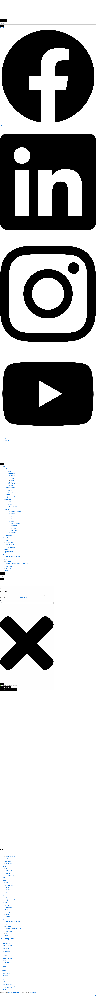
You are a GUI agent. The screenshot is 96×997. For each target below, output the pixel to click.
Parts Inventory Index (10, 544)
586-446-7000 (23, 597)
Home (4, 466)
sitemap (33, 595)
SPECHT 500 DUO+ (12, 530)
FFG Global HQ (11, 489)
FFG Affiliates (8, 499)
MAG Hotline (8, 561)
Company (5, 468)
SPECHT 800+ (11, 521)
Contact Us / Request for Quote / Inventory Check (16, 563)
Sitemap (94, 995)
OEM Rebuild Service (10, 547)
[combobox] (27, 603)
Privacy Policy (8, 870)
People (7, 497)
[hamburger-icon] (2, 464)
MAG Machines (8, 509)
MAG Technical (11, 475)
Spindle (12, 480)
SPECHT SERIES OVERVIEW (14, 511)
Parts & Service (8, 566)
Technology (5, 537)
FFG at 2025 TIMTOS (12, 490)
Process (12, 478)
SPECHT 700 (11, 518)
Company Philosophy (10, 496)
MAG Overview (11, 471)
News (4, 554)
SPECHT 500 (11, 515)
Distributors (8, 568)
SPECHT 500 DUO (12, 528)
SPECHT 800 (11, 520)
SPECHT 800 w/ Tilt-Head (14, 523)
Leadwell (10, 503)
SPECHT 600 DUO (12, 532)
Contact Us (5, 559)
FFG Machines (8, 535)
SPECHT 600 (11, 516)
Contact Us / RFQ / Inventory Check (13, 885)
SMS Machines (8, 534)
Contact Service (8, 553)
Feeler (9, 501)
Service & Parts (6, 540)
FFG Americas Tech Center (14, 484)
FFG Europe (8, 494)
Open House (11, 485)
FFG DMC (10, 504)
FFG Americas (8, 482)
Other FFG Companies (13, 506)
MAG (6, 470)
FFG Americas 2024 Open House (12, 556)
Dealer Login (11, 875)
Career (4, 558)
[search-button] (2, 26)
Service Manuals (9, 551)
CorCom (12, 477)
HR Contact (7, 565)
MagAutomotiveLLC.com (13, 992)
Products (5, 508)
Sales (6, 570)
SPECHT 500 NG (11, 513)
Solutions (5, 539)
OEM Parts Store (9, 542)
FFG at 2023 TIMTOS (12, 492)
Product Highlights (7, 939)
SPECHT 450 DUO (12, 527)
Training (7, 549)
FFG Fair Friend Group (10, 487)
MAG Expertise (11, 473)
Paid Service (8, 546)
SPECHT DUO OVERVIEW (13, 525)
